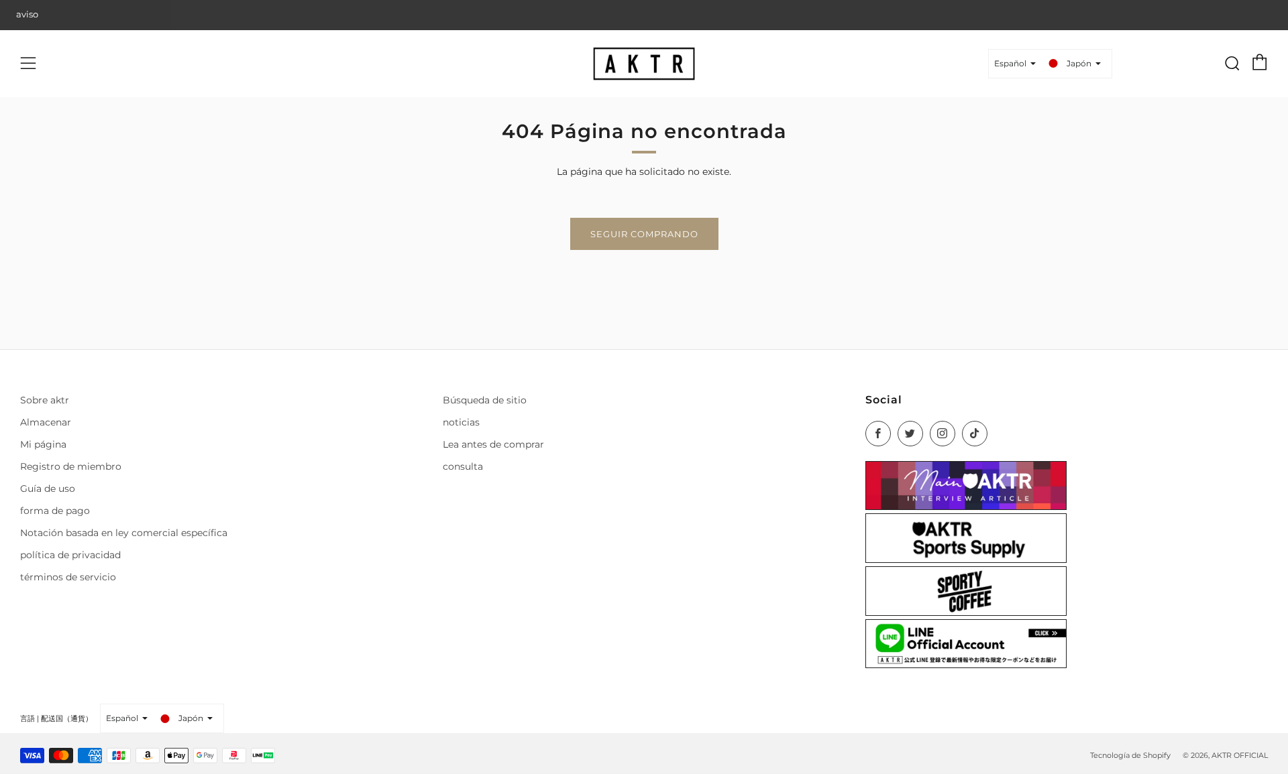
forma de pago (55, 511)
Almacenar (45, 422)
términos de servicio (68, 577)
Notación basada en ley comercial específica (123, 533)
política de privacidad (70, 555)
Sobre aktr (44, 400)
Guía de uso (47, 488)
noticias (461, 422)
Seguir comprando (644, 234)
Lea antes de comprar (493, 444)
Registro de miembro (70, 466)
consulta (463, 466)
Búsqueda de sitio (485, 400)
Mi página (43, 444)
